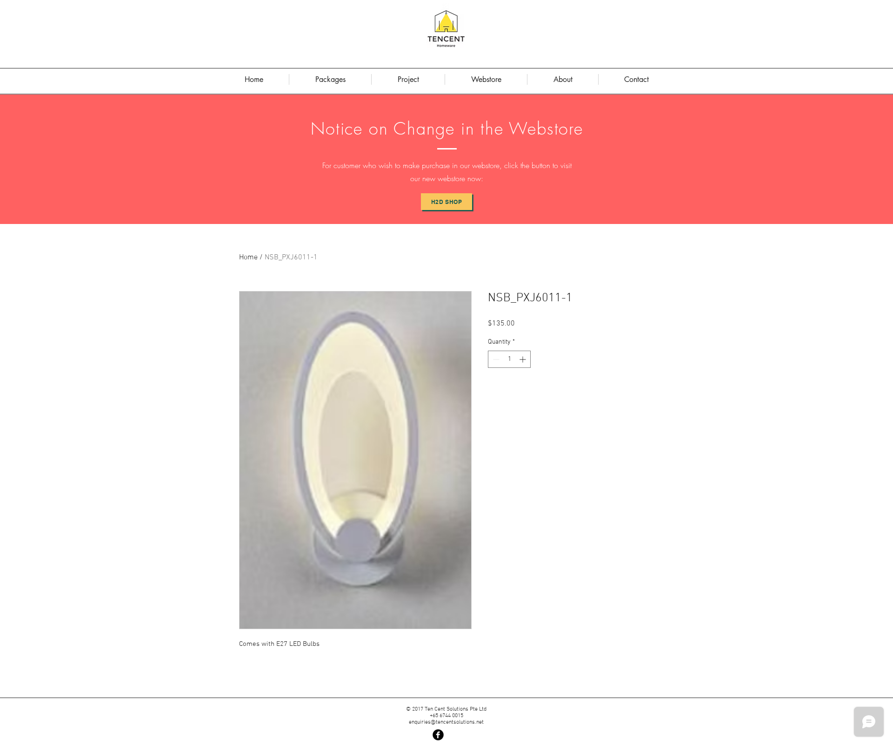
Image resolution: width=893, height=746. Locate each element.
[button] (562, 79)
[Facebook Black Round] (438, 734)
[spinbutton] (509, 359)
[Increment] (523, 359)
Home (248, 257)
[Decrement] (495, 359)
